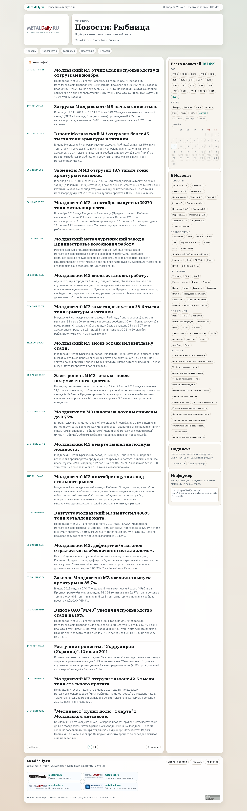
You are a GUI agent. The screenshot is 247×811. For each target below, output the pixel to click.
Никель (185, 315)
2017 (183, 85)
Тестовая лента (179, 431)
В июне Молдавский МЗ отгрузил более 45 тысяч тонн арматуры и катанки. (101, 136)
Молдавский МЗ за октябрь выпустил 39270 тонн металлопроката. (103, 204)
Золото (184, 327)
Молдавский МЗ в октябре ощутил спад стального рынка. (99, 478)
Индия (195, 282)
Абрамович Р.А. (179, 220)
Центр (175, 288)
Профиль (191, 339)
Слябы (213, 333)
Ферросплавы (179, 333)
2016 (174, 85)
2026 (175, 96)
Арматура (197, 315)
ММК (190, 236)
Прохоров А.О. (179, 197)
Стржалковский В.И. (182, 226)
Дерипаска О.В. (179, 185)
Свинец (203, 339)
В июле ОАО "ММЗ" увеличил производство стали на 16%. (103, 612)
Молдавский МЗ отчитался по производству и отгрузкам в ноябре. (106, 72)
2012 (182, 79)
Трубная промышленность (184, 367)
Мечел (207, 242)
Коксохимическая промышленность (189, 408)
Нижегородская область (195, 305)
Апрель (209, 107)
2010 (212, 74)
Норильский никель (190, 242)
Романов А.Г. (197, 191)
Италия (175, 293)
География (99, 40)
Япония (206, 282)
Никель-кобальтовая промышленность (190, 390)
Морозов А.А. (178, 214)
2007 (184, 74)
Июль (192, 113)
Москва (176, 305)
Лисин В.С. (212, 197)
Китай (196, 276)
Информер (212, 761)
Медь (174, 315)
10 (174, 146)
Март (198, 107)
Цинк (174, 327)
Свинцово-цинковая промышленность (190, 414)
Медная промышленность (184, 396)
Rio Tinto (199, 260)
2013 (191, 79)
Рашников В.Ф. (179, 191)
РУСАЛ (199, 236)
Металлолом (203, 321)
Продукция (87, 50)
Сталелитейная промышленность (188, 425)
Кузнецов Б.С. (199, 209)
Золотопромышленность (205, 402)
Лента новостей (177, 761)
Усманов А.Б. (196, 197)
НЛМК (210, 236)
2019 (200, 85)
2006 (175, 74)
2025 (211, 91)
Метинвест (177, 260)
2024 (202, 91)
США (187, 276)
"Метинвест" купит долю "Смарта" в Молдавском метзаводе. (95, 713)
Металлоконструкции (182, 321)
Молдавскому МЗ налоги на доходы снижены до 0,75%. (105, 414)
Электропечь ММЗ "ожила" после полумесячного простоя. (92, 377)
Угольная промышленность (185, 378)
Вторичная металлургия (183, 384)
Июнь (183, 113)
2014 (200, 79)
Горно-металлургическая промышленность (192, 361)
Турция (185, 288)
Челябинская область (196, 299)
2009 (203, 74)
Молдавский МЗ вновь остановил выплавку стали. (103, 345)
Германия (197, 288)
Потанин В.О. (198, 185)
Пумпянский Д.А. (195, 203)
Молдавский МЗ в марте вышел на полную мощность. (102, 446)
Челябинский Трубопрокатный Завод (190, 254)
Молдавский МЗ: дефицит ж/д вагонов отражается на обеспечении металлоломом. (104, 547)
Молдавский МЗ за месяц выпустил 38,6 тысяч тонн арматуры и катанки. (106, 309)
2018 (192, 85)
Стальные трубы (198, 333)
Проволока (177, 339)
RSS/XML (197, 761)
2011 (174, 79)
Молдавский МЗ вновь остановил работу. (101, 275)
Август (202, 113)
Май (174, 113)
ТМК (174, 242)
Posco (210, 260)
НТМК (175, 266)
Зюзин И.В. (177, 203)
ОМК (174, 248)
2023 (193, 91)
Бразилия (177, 299)
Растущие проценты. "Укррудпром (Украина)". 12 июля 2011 (94, 648)
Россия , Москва (180, 282)
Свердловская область (194, 293)
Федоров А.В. (198, 220)
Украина (176, 276)
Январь (175, 107)
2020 (210, 85)
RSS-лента (179, 463)
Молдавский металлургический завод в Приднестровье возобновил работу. (99, 241)
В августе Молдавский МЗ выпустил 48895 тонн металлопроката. (102, 515)
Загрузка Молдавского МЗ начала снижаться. (106, 106)
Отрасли (105, 50)
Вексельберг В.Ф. (197, 214)
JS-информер (197, 463)
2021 (174, 91)
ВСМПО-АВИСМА (190, 266)
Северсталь (177, 236)
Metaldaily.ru (82, 40)
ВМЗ (189, 260)
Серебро (176, 345)
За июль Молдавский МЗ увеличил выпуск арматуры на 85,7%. (102, 580)
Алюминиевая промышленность (187, 373)
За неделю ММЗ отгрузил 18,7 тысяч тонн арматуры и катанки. (101, 172)
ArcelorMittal (187, 248)
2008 (193, 74)
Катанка (196, 327)
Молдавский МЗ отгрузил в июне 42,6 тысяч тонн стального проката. (104, 681)
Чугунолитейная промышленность (188, 437)
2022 (184, 91)
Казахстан (211, 288)
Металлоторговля (180, 402)
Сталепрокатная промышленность (188, 355)
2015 (209, 79)
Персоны (31, 50)
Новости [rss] (40, 62)
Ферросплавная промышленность (188, 420)
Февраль (187, 107)
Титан (187, 345)
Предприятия (49, 50)
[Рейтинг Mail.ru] (212, 797)
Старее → (153, 746)
